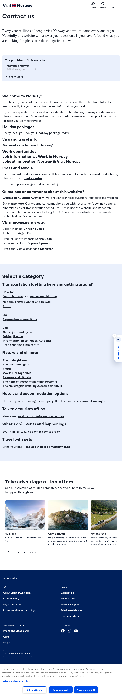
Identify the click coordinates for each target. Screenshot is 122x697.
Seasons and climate (17, 377)
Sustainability (11, 598)
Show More (16, 76)
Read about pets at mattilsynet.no (47, 447)
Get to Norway (13, 296)
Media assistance (71, 610)
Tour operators (70, 616)
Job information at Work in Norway (35, 156)
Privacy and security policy (19, 610)
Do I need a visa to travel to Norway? (28, 145)
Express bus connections (20, 319)
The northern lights (16, 364)
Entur (7, 306)
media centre (33, 178)
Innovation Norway (17, 65)
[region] (61, 680)
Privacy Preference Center (18, 653)
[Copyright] (41, 526)
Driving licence (13, 336)
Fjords (7, 368)
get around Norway (43, 296)
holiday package (49, 133)
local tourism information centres (41, 416)
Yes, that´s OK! (86, 689)
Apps (6, 636)
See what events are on (44, 431)
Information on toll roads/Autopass (27, 340)
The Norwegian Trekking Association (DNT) (32, 386)
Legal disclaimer (12, 604)
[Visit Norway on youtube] (76, 631)
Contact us (67, 592)
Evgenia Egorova (38, 243)
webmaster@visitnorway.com (23, 197)
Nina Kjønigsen (43, 249)
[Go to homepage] (22, 5)
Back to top (11, 578)
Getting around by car (18, 332)
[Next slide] (8, 552)
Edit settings (34, 689)
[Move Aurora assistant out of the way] (114, 336)
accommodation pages (89, 401)
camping (47, 401)
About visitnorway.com (17, 592)
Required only (61, 689)
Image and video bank (16, 630)
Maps (6, 642)
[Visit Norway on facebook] (63, 631)
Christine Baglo (34, 228)
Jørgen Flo (24, 233)
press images (26, 184)
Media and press (71, 604)
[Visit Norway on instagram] (69, 631)
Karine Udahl (43, 239)
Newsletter (68, 598)
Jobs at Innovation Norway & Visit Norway (41, 161)
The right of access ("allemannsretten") (30, 381)
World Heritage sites (17, 373)
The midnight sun (15, 360)
